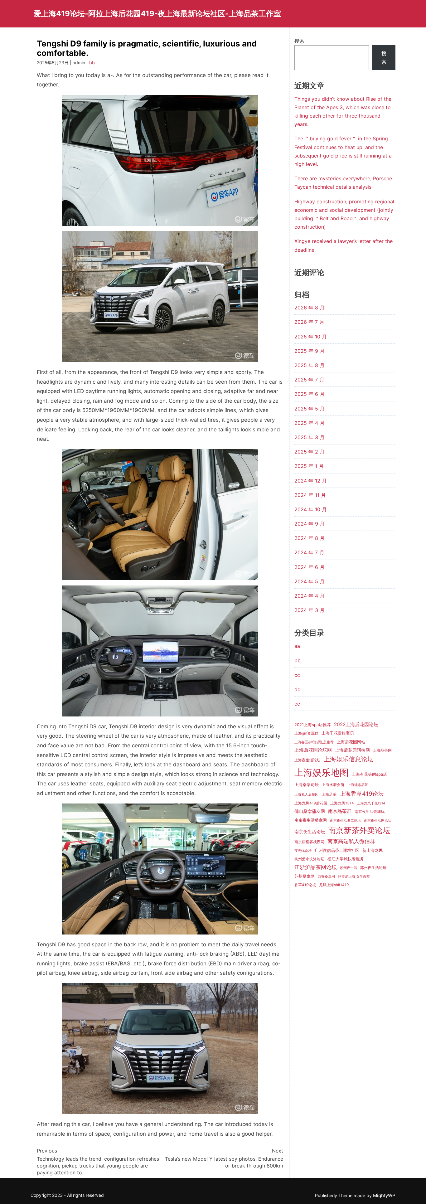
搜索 (299, 41)
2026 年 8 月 (309, 307)
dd (297, 689)
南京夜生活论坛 (309, 831)
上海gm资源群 (306, 733)
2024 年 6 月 (309, 567)
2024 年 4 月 (309, 596)
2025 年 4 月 (309, 423)
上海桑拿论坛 (306, 784)
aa (297, 646)
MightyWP (384, 1195)
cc (297, 675)
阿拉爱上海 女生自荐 (354, 877)
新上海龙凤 (372, 850)
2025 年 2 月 (309, 452)
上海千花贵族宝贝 (338, 733)
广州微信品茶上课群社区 (337, 850)
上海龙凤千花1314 (371, 803)
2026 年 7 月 (309, 322)
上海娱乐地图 (321, 772)
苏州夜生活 (348, 868)
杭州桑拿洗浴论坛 (309, 859)
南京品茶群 (339, 811)
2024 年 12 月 (310, 481)
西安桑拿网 (326, 877)
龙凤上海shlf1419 (334, 885)
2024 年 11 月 (310, 495)
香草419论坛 (305, 885)
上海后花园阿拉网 (352, 750)
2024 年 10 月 (310, 509)
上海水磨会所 (333, 785)
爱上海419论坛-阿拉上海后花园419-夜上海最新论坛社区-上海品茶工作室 (157, 13)
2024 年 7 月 (309, 552)
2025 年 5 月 (309, 408)
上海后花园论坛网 (313, 750)
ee (297, 704)
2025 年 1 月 (309, 466)
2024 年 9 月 (309, 524)
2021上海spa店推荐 (312, 724)
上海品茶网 (382, 750)
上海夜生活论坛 (307, 760)
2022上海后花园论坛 (356, 724)
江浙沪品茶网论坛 (315, 867)
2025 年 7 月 (309, 379)
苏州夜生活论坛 (373, 868)
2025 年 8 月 (309, 365)
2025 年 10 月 (310, 336)
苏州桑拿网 (304, 876)
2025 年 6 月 (309, 394)
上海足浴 (329, 794)
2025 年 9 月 (309, 351)
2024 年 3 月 (309, 610)
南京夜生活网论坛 (377, 820)
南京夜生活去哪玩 (370, 811)
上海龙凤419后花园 (310, 803)
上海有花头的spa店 (369, 774)
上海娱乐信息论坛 (349, 759)
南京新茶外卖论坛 (359, 830)
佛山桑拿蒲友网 (309, 811)
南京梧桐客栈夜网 (309, 842)
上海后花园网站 (351, 741)
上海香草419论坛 (362, 793)
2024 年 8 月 (309, 538)
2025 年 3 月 (309, 437)
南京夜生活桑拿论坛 (345, 820)
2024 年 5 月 (309, 581)
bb (92, 62)
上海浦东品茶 (357, 785)
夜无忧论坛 (303, 851)
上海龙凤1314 (342, 803)
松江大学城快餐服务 (345, 858)
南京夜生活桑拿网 (310, 820)
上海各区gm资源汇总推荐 (314, 742)
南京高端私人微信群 (351, 841)
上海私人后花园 (306, 795)
